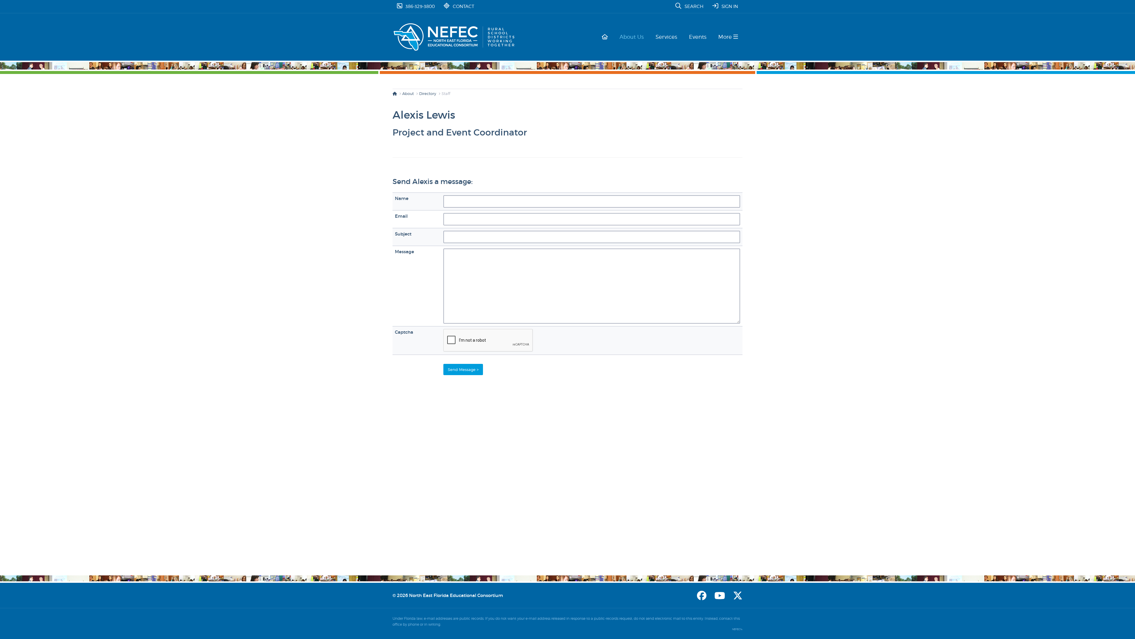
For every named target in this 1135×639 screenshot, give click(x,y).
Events (697, 37)
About (408, 93)
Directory (427, 93)
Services (666, 37)
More (725, 37)
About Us (632, 37)
